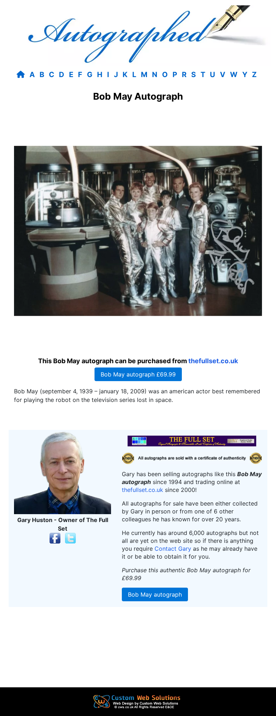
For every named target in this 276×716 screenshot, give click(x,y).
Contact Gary (173, 548)
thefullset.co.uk (213, 361)
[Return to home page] (22, 74)
